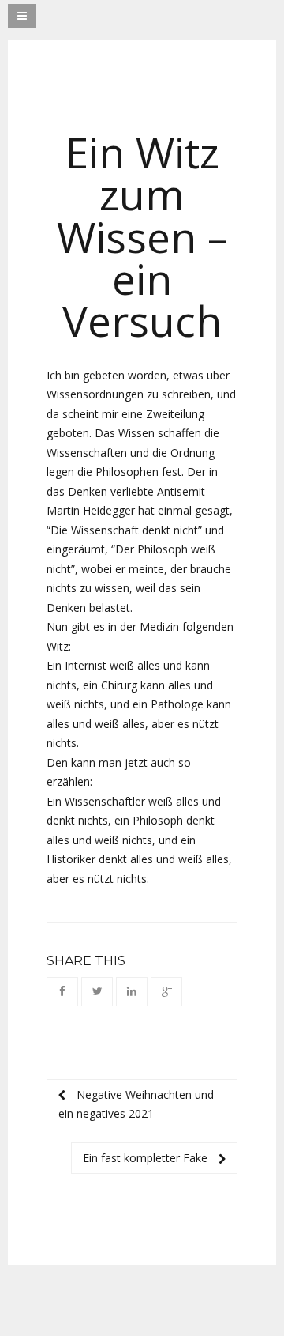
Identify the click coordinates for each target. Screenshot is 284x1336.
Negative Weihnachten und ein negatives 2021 (136, 1104)
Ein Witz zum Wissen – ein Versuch (142, 236)
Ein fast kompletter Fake (147, 1157)
